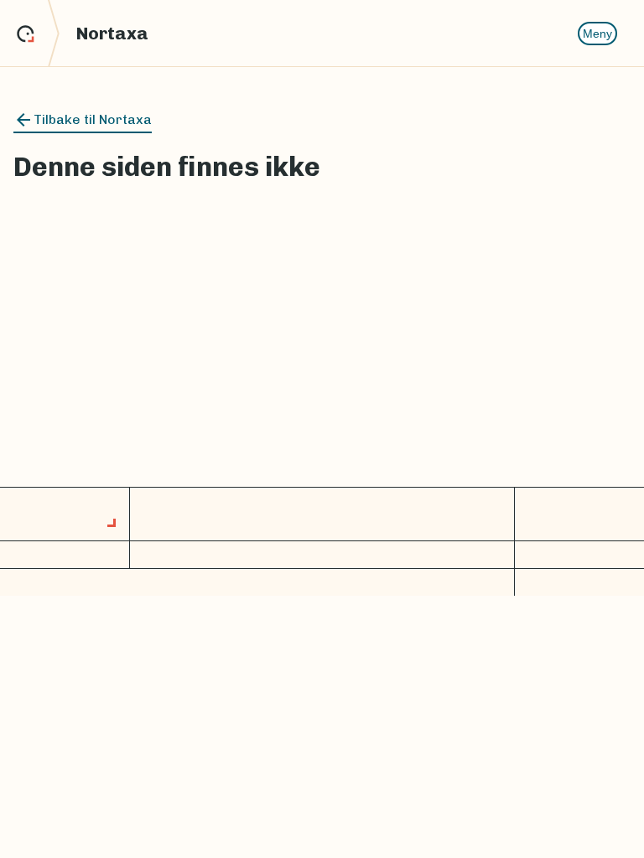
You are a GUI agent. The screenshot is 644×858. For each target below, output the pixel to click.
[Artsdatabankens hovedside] (38, 33)
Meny (597, 33)
